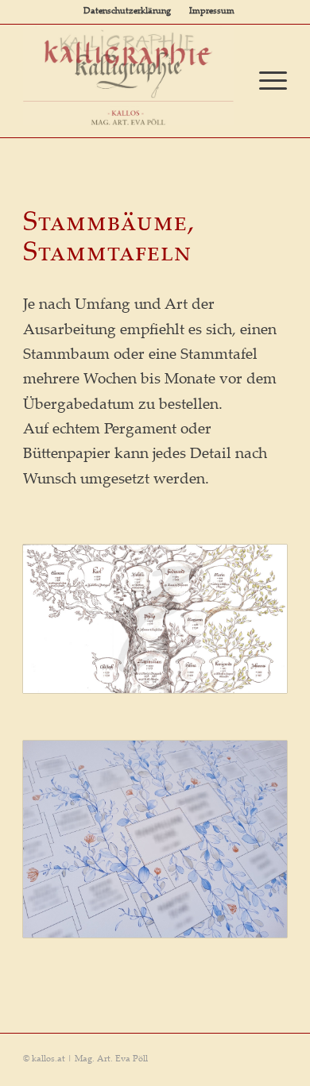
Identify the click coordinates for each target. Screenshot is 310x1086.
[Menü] (265, 81)
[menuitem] (127, 12)
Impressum (211, 11)
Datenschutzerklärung (127, 11)
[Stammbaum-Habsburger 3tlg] (155, 618)
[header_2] (128, 75)
